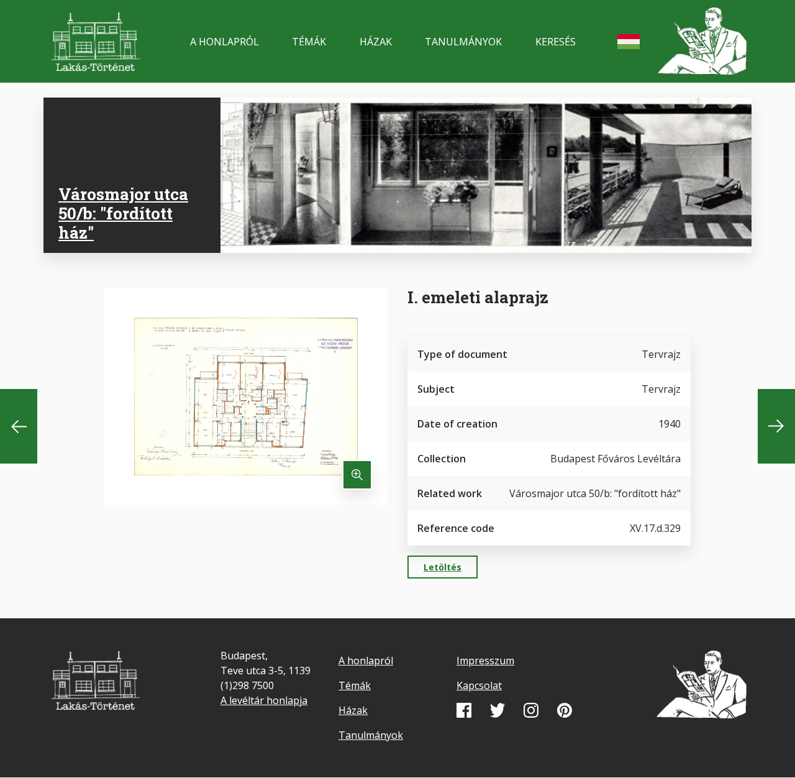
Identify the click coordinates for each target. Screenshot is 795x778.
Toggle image (357, 475)
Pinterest (564, 710)
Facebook (464, 710)
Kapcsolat (479, 685)
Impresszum (485, 660)
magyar (628, 41)
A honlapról (224, 41)
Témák (309, 41)
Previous (18, 426)
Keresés (555, 41)
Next (776, 426)
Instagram (531, 710)
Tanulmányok (463, 41)
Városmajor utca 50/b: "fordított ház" (123, 213)
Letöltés (442, 567)
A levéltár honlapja (263, 700)
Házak (376, 41)
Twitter (497, 710)
